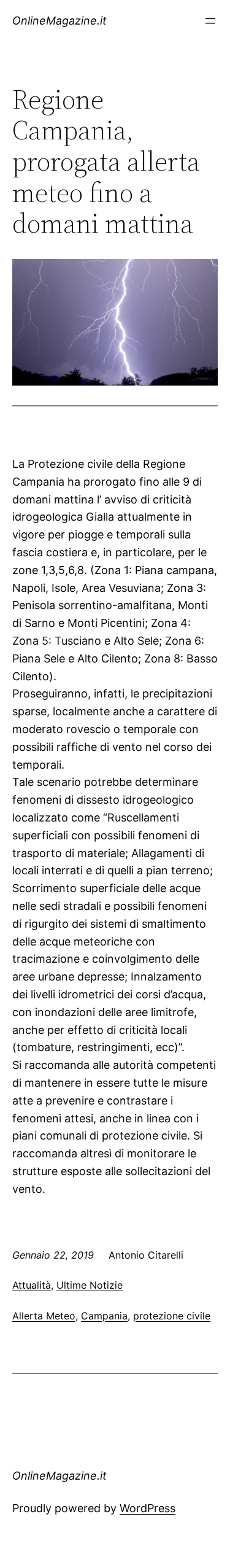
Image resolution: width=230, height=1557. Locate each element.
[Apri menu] (210, 21)
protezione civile (171, 1316)
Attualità (31, 1285)
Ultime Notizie (89, 1285)
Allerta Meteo (43, 1316)
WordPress (147, 1508)
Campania (104, 1316)
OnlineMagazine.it (59, 20)
